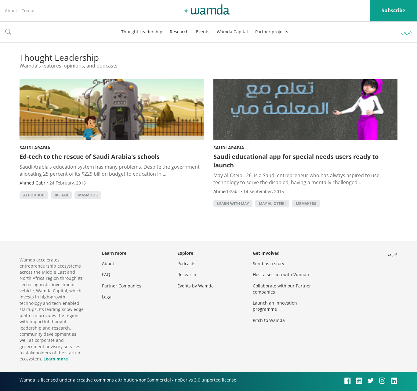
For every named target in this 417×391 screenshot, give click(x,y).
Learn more (55, 359)
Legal (107, 297)
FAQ (106, 274)
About (11, 10)
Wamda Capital (232, 32)
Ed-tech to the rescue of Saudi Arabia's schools (90, 156)
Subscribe (393, 10)
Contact (29, 10)
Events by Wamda (195, 286)
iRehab (61, 195)
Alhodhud (34, 195)
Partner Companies (121, 286)
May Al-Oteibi (272, 203)
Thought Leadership (141, 32)
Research (179, 32)
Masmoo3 (88, 195)
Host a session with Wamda (281, 274)
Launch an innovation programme (275, 306)
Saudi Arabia (35, 148)
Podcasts (186, 263)
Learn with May (233, 203)
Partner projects (271, 32)
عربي (406, 31)
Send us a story (268, 263)
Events (202, 32)
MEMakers (306, 203)
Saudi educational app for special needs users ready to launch (296, 160)
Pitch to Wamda (269, 320)
